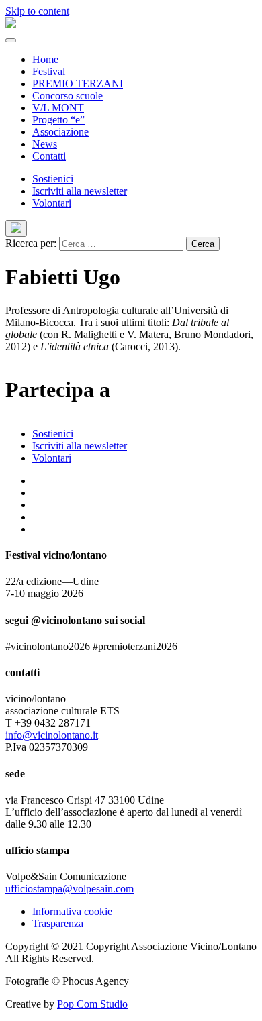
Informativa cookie (72, 911)
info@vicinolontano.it (51, 735)
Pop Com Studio (92, 1004)
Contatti (49, 156)
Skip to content (37, 11)
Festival (48, 71)
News (44, 144)
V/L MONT (58, 107)
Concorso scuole (67, 95)
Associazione (60, 132)
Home (45, 59)
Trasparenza (57, 923)
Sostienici (52, 178)
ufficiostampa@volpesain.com (69, 888)
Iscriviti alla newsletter (79, 191)
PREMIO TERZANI (77, 83)
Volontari (51, 203)
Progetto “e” (58, 119)
